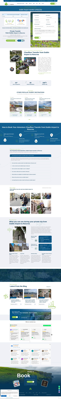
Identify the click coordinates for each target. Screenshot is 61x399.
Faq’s (37, 3)
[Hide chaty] (59, 392)
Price (33, 392)
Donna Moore (15, 358)
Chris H (45, 358)
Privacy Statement (11, 397)
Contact (43, 3)
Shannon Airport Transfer (20, 3)
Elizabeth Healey (26, 358)
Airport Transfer (14, 297)
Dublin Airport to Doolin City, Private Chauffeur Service (44, 99)
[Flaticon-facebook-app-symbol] (35, 394)
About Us (30, 3)
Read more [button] (22, 337)
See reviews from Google (21, 24)
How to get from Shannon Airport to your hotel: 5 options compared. (44, 301)
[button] (27, 119)
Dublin (27, 3)
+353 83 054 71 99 (24, 317)
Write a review (18, 347)
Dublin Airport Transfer (21, 392)
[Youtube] (37, 394)
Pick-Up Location (37, 24)
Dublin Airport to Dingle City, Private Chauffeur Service (15, 99)
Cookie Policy (7, 397)
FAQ (39, 392)
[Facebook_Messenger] (59, 390)
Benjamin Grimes (36, 358)
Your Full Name (36, 15)
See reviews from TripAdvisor (9, 24)
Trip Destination (48, 24)
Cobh (26, 392)
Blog (39, 3)
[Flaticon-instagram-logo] (34, 394)
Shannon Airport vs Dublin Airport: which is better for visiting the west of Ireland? (30, 301)
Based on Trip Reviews (47, 43)
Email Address (48, 15)
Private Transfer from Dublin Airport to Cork (30, 99)
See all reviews (15, 347)
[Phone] (59, 386)
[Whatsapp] (59, 388)
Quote (34, 3)
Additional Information (37, 28)
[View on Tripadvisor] (21, 330)
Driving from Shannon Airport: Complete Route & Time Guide (16, 301)
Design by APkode (44, 392)
